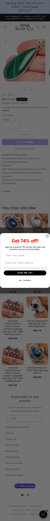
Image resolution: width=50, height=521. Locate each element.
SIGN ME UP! (25, 273)
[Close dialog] (47, 235)
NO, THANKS (25, 280)
